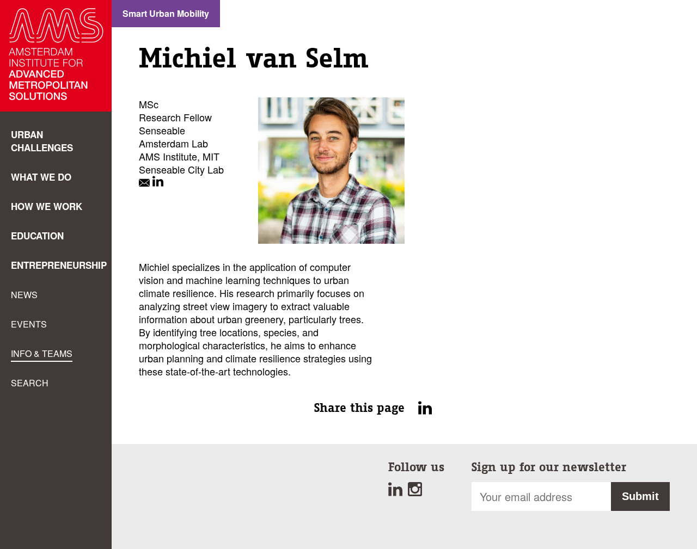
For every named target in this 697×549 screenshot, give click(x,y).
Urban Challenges (42, 141)
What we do (41, 176)
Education (37, 235)
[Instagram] (416, 492)
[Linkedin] (398, 492)
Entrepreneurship (59, 265)
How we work (46, 206)
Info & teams (41, 353)
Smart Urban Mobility (166, 13)
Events (29, 324)
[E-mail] (145, 182)
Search (29, 383)
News (24, 294)
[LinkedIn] (157, 182)
